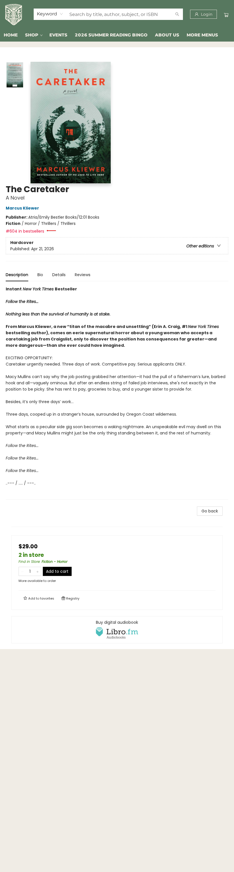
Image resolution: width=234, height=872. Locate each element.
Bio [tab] (40, 275)
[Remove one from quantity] (22, 571)
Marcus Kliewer (22, 208)
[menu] (117, 35)
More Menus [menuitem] (202, 35)
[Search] (177, 14)
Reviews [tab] (82, 275)
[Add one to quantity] (37, 571)
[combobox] (50, 14)
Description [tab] (17, 275)
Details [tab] (59, 275)
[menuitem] (10, 35)
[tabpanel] (117, 393)
